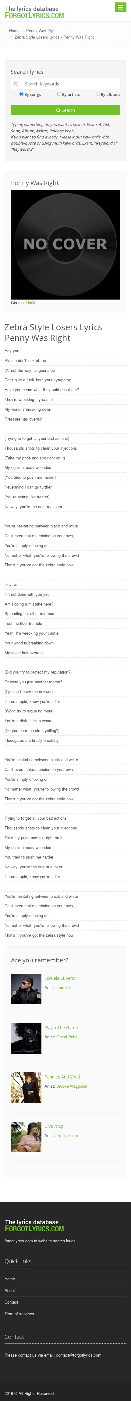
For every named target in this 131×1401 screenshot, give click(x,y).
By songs (32, 94)
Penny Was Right (41, 30)
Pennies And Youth (63, 1077)
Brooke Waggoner (71, 1086)
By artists (71, 94)
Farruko (63, 987)
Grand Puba (66, 1037)
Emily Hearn (67, 1135)
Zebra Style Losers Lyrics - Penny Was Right (54, 37)
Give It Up (54, 1126)
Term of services (19, 1313)
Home (14, 30)
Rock (30, 302)
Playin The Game (61, 1027)
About (10, 1290)
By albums (110, 94)
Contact (11, 1302)
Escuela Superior (60, 978)
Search (67, 110)
